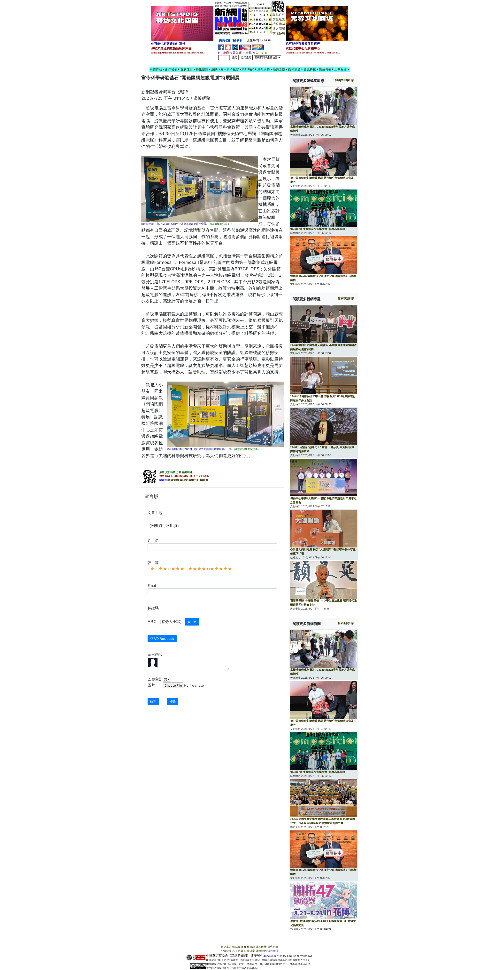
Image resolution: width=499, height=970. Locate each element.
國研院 (184, 480)
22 (270, 23)
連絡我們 (261, 951)
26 (260, 27)
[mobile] (245, 47)
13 (263, 19)
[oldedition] (258, 47)
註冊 (265, 53)
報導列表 (344, 80)
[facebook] (221, 47)
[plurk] (228, 47)
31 (266, 11)
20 (263, 23)
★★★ (177, 568)
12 (260, 19)
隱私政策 (261, 946)
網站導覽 (237, 946)
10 (253, 19)
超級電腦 (173, 480)
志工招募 (237, 951)
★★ (162, 568)
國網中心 (193, 480)
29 (260, 11)
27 (253, 11)
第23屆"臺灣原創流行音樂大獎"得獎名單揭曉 (317, 229)
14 (266, 19)
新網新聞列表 (346, 623)
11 (257, 19)
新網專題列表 (346, 298)
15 (270, 19)
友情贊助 (226, 951)
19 (260, 23)
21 (266, 23)
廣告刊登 (272, 946)
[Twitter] (235, 47)
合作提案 (249, 951)
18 (257, 23)
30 (263, 11)
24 (253, 27)
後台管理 (272, 951)
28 (257, 11)
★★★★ (197, 568)
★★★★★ (221, 568)
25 (257, 27)
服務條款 (249, 946)
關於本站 (226, 946)
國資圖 (204, 480)
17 (253, 23)
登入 (255, 53)
